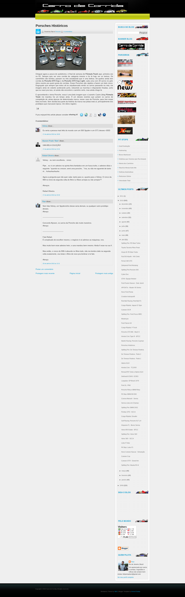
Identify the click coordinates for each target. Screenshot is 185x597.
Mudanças (124, 319)
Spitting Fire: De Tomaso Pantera (132, 350)
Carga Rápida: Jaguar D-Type (131, 305)
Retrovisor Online (125, 176)
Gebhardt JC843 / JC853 (129, 376)
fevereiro (125, 475)
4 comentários (68, 31)
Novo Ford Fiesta (127, 292)
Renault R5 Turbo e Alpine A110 (132, 372)
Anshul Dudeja (135, 591)
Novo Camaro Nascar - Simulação (133, 452)
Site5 (115, 591)
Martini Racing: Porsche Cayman (132, 341)
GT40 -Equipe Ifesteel (128, 279)
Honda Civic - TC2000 (129, 367)
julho (123, 226)
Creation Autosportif (128, 296)
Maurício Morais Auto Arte (127, 168)
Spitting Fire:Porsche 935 (130, 270)
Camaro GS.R (126, 310)
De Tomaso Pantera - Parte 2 (131, 354)
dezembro (125, 204)
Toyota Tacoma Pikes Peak (130, 247)
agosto (124, 222)
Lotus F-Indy (125, 443)
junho (123, 231)
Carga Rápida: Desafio (129, 416)
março (124, 471)
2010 (121, 200)
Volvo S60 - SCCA (127, 438)
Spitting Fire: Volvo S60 (129, 434)
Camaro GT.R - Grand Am (130, 461)
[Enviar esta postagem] (37, 108)
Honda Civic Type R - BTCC (130, 336)
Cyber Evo (124, 274)
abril (123, 240)
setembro (125, 217)
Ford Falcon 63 (126, 323)
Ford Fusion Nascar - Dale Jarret (132, 283)
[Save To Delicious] (100, 115)
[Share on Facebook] (104, 115)
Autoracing (122, 150)
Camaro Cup (125, 456)
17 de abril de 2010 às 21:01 (51, 149)
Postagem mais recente (45, 273)
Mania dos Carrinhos (126, 163)
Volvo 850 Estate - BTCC (129, 430)
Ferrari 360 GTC (126, 261)
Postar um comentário (44, 269)
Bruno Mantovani (125, 155)
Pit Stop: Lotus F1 (127, 447)
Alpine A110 (125, 363)
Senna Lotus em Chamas (130, 403)
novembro (125, 208)
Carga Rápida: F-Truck (129, 327)
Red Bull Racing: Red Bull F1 (131, 301)
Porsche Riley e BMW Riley (130, 390)
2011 (121, 196)
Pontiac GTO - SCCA (128, 412)
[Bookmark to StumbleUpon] (86, 115)
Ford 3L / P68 (126, 385)
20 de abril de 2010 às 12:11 (51, 263)
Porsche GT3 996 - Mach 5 (130, 332)
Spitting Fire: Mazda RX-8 (130, 465)
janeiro (124, 480)
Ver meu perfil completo (126, 577)
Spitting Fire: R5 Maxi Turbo (130, 243)
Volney (45, 126)
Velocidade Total (124, 181)
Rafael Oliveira (48, 156)
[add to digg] (95, 115)
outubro (124, 213)
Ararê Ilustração (124, 146)
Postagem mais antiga (104, 273)
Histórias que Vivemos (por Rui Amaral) (132, 159)
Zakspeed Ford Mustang (129, 265)
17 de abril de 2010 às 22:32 (51, 195)
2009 (121, 485)
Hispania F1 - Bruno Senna (130, 425)
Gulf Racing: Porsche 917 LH (131, 421)
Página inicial (75, 273)
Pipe (44, 201)
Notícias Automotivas (126, 172)
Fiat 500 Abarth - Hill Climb (130, 256)
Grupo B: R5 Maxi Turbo (129, 252)
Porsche (58, 31)
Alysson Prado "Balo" (50, 141)
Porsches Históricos (52, 26)
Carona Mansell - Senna (129, 398)
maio (123, 235)
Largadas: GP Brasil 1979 (130, 381)
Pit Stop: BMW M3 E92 (129, 394)
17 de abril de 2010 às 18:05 (51, 134)
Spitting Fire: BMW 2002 (129, 407)
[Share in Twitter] (82, 115)
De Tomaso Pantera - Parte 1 (131, 358)
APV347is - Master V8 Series (131, 287)
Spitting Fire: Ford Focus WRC (131, 314)
